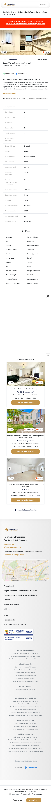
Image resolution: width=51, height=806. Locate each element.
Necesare (15, 794)
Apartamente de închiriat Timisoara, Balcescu (25, 707)
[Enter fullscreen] (48, 296)
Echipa (7, 600)
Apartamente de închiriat (25, 698)
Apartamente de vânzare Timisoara (26, 653)
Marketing (38, 794)
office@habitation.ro (12, 547)
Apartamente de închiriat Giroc (25, 709)
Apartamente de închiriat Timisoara (25, 701)
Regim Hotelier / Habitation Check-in (20, 591)
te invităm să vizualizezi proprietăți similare (25, 24)
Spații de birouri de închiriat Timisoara (26, 737)
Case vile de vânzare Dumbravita (25, 670)
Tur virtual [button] (30, 429)
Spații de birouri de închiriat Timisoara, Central (25, 743)
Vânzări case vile (25, 664)
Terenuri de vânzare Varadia (25, 689)
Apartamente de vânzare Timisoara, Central (25, 656)
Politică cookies (10, 620)
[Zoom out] (48, 355)
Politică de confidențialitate (15, 624)
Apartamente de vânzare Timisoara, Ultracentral (25, 659)
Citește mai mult (9, 93)
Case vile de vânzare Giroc (25, 678)
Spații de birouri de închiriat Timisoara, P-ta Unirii (25, 748)
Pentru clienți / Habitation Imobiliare (20, 595)
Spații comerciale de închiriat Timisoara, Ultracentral (26, 751)
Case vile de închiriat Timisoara (25, 723)
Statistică (26, 794)
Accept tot (33, 800)
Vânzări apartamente (25, 650)
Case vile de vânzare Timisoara (25, 667)
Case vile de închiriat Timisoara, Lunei (25, 729)
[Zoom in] (48, 352)
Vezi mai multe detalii (25, 403)
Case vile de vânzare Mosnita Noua (25, 675)
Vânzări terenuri (25, 686)
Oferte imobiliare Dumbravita (14, 99)
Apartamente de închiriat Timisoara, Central (25, 712)
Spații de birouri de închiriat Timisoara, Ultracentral (25, 740)
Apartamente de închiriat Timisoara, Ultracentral (25, 715)
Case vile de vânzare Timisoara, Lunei (25, 681)
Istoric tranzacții (11, 604)
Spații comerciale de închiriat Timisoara (25, 745)
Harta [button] (46, 52)
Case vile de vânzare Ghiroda (25, 673)
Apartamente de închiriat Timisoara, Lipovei (25, 704)
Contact (8, 609)
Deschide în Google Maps (14, 554)
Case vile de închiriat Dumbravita (25, 726)
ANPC (6, 615)
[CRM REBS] (30, 767)
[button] (3, 41)
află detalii (29, 789)
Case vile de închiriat (25, 720)
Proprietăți (9, 586)
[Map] (25, 325)
